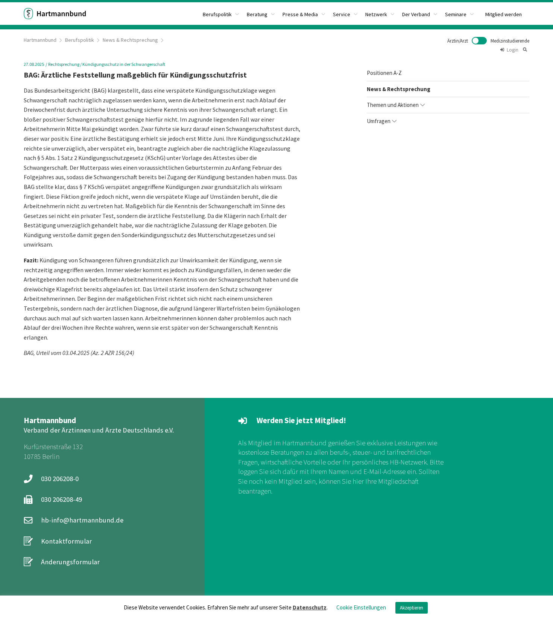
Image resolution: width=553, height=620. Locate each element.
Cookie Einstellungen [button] (361, 607)
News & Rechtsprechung (130, 40)
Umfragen (378, 121)
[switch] (488, 40)
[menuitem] (221, 13)
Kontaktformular (66, 541)
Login (512, 50)
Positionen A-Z (384, 72)
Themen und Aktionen (393, 104)
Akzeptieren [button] (411, 608)
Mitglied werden (503, 14)
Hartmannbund (40, 40)
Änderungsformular (70, 562)
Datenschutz (310, 607)
